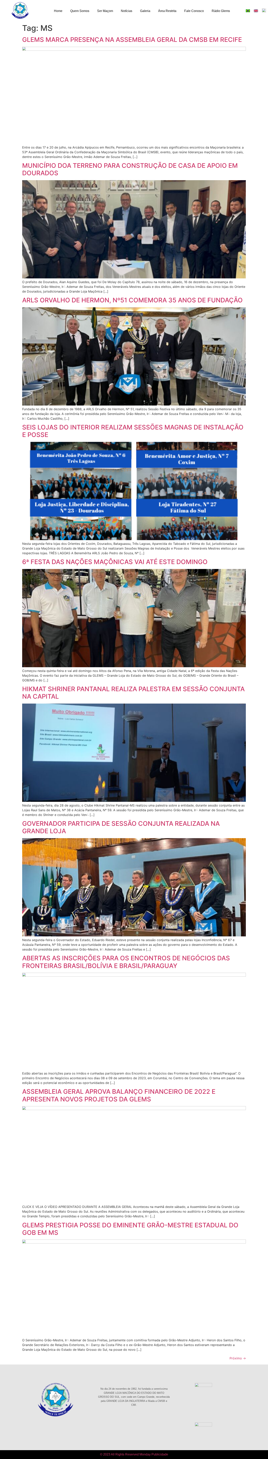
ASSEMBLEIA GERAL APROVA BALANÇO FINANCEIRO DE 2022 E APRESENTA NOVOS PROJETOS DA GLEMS (118, 1095)
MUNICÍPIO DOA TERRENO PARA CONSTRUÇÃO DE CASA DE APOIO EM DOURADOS (130, 169)
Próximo (238, 1358)
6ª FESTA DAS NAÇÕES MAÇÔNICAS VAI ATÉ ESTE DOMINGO (115, 562)
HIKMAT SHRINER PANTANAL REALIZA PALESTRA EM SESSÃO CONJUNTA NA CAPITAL (133, 692)
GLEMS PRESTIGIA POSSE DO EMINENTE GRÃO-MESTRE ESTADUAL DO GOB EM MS (130, 1228)
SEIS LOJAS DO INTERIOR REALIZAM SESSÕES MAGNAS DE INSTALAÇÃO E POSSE (132, 431)
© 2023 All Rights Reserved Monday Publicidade (134, 1454)
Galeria (145, 11)
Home (58, 11)
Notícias (126, 11)
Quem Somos (79, 11)
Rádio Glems (221, 11)
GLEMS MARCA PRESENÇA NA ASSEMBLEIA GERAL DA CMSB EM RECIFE (132, 39)
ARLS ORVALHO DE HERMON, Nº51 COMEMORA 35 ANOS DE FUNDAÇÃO (132, 300)
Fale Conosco (194, 11)
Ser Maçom (105, 11)
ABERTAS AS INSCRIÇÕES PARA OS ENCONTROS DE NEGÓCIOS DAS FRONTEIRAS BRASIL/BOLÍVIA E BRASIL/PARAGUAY (126, 961)
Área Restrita (167, 11)
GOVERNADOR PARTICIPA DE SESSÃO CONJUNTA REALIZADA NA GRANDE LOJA (121, 827)
